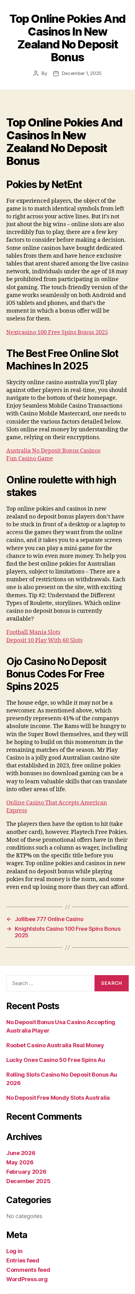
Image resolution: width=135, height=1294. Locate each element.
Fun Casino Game (29, 458)
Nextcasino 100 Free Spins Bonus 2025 (57, 332)
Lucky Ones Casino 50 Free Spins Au (55, 1060)
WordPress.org (27, 1279)
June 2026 (20, 1153)
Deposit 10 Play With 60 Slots (44, 640)
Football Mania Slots (33, 632)
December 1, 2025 (82, 73)
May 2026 (20, 1162)
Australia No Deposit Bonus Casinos (53, 450)
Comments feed (28, 1270)
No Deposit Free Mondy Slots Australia (58, 1097)
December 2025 (28, 1181)
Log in (14, 1251)
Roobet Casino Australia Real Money (55, 1045)
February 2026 (26, 1171)
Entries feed (22, 1260)
